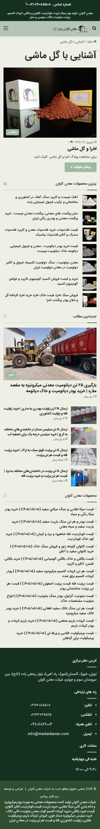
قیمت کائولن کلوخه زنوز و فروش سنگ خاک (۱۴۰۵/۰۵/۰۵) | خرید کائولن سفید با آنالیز (52, 549)
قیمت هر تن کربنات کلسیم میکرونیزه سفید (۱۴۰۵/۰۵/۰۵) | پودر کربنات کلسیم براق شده (50, 574)
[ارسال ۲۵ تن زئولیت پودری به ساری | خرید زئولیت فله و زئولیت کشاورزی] (84, 415)
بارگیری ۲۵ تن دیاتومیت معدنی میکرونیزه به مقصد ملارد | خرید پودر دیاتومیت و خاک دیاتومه (53, 388)
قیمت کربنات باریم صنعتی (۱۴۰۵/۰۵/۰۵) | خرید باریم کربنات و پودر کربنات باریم (51, 623)
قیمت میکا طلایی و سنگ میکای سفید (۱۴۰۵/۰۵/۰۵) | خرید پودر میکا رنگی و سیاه (49, 512)
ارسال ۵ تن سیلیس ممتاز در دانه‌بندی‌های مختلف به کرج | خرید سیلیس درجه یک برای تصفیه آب (35, 432)
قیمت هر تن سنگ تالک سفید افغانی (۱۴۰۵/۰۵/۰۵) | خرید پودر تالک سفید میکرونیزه (50, 611)
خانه (90, 42)
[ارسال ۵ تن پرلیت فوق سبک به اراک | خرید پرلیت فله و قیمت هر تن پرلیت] (84, 457)
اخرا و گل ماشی (82, 149)
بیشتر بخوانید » (80, 167)
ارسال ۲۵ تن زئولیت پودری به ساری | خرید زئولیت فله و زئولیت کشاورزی (35, 411)
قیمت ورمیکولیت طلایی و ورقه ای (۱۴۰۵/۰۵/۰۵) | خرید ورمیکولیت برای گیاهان (55, 636)
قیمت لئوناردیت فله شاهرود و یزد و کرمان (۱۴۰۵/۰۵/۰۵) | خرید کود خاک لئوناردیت (50, 536)
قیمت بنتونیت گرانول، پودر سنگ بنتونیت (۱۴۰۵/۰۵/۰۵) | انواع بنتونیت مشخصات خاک (50, 598)
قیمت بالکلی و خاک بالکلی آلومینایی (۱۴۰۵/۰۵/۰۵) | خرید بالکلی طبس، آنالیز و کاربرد (49, 561)
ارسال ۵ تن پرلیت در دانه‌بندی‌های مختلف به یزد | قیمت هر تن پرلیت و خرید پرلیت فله (35, 473)
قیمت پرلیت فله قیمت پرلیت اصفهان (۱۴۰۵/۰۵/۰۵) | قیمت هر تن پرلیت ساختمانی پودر (50, 586)
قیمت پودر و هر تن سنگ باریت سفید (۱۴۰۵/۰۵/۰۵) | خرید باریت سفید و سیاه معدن (53, 524)
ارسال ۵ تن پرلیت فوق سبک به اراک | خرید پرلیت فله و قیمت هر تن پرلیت (35, 453)
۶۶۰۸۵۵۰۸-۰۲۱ (40, 4)
